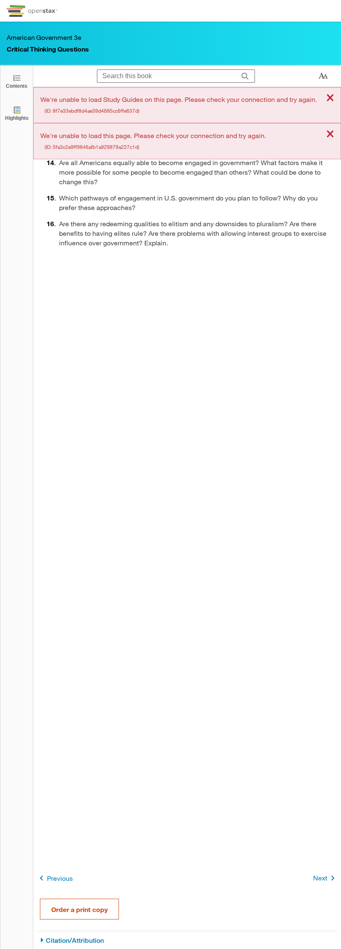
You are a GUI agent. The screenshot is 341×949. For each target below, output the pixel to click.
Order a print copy (79, 909)
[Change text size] (323, 76)
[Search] (245, 76)
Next (320, 878)
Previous (60, 878)
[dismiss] (330, 98)
